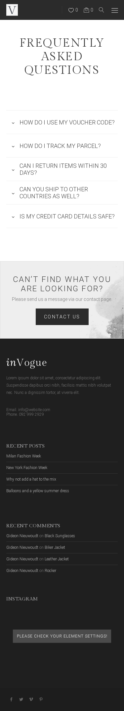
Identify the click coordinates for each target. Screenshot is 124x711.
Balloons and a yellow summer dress (37, 491)
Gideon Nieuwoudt (22, 536)
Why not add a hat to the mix (31, 479)
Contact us (62, 316)
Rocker (50, 570)
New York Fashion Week (26, 467)
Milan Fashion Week (23, 456)
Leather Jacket (57, 559)
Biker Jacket (55, 547)
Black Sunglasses (60, 536)
